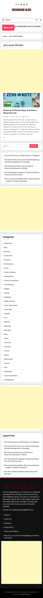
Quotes (6, 355)
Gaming (6, 293)
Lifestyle (7, 105)
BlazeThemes (26, 594)
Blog (5, 247)
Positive (7, 351)
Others (6, 338)
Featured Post (8, 276)
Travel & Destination (11, 376)
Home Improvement (10, 305)
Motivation (7, 330)
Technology (8, 371)
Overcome (7, 342)
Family (6, 268)
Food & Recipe (9, 285)
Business (7, 251)
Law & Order (8, 309)
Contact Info (8, 256)
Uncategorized (9, 380)
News (6, 334)
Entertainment (9, 264)
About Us (7, 515)
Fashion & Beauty (10, 272)
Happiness (7, 297)
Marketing (7, 326)
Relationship (8, 359)
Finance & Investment (11, 280)
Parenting (7, 347)
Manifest (7, 322)
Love (5, 318)
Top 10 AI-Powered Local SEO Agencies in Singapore (22, 155)
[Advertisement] (21, 70)
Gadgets (7, 289)
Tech (5, 367)
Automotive (8, 243)
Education (7, 260)
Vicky (6, 117)
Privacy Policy (8, 527)
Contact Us (8, 519)
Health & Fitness (9, 301)
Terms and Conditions (11, 531)
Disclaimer (7, 523)
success (7, 363)
